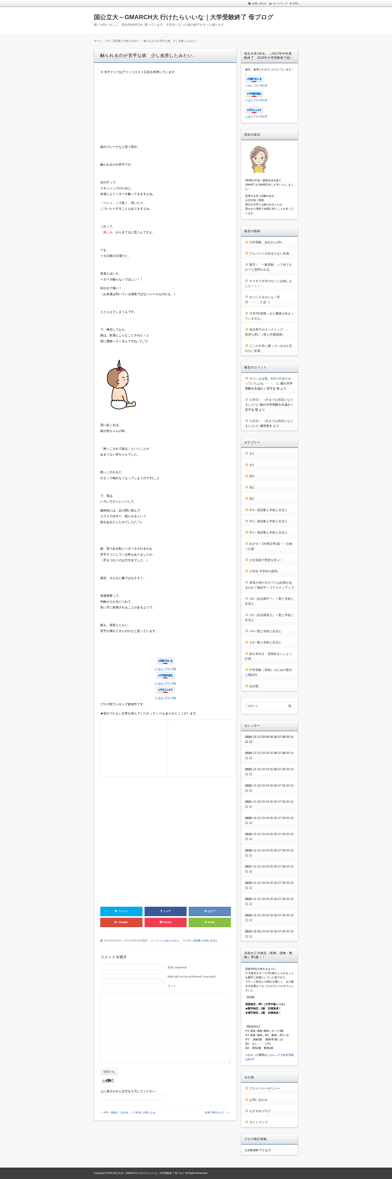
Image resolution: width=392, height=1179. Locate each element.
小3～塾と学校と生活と (265, 642)
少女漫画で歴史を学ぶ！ (266, 560)
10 (291, 753)
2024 (248, 753)
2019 (248, 834)
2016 (248, 883)
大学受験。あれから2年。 (267, 242)
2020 (248, 818)
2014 (248, 915)
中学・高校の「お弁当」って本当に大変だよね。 (130, 1112)
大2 (251, 465)
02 (259, 736)
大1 (251, 453)
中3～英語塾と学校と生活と (268, 510)
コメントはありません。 (168, 940)
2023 (248, 769)
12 (250, 758)
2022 (248, 785)
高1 (251, 498)
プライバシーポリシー (264, 1088)
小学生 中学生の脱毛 (263, 571)
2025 (248, 736)
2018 (248, 850)
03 (263, 753)
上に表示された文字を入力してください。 (129, 1091)
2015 (248, 899)
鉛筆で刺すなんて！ (216, 1112)
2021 (248, 801)
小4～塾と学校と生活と (265, 631)
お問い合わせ (259, 3)
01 (255, 753)
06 (275, 785)
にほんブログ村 (165, 669)
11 (246, 758)
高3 (251, 476)
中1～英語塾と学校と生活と (202, 940)
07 (279, 753)
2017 (248, 866)
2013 (248, 931)
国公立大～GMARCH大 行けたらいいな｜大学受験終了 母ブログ (184, 17)
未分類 (253, 686)
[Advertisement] (165, 106)
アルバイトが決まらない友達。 (270, 253)
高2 (251, 487)
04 (267, 753)
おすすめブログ (260, 1111)
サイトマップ (280, 3)
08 (283, 769)
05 (271, 753)
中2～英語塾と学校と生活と (268, 521)
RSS (295, 3)
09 (287, 753)
